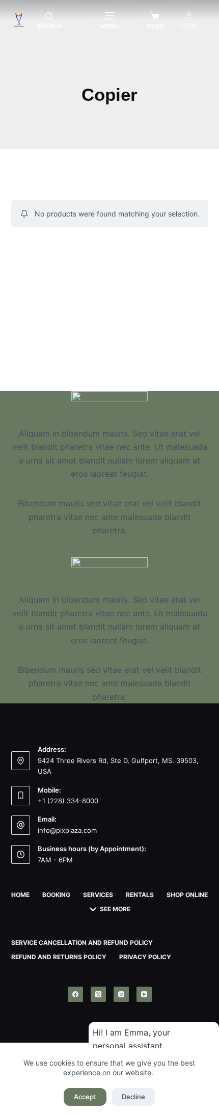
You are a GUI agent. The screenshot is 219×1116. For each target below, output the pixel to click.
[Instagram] (121, 994)
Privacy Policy (145, 957)
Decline (133, 1097)
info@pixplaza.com (67, 830)
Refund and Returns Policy (58, 957)
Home (20, 895)
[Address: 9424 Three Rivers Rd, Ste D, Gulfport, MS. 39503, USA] (21, 761)
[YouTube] (144, 994)
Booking (56, 895)
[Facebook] (75, 994)
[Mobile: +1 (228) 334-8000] (21, 795)
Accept (85, 1097)
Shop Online (187, 895)
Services (98, 895)
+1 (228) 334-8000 (68, 801)
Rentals (140, 895)
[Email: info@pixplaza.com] (21, 825)
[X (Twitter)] (98, 994)
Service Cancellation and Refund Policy (82, 942)
